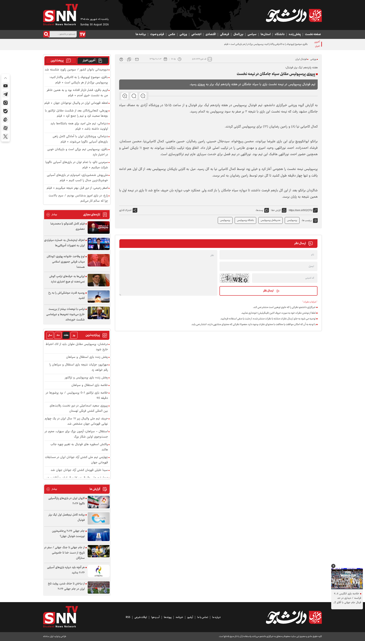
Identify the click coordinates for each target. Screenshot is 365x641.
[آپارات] (5, 128)
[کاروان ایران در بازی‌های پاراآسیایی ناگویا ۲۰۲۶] (99, 502)
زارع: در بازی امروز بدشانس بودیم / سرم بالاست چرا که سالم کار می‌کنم (78, 198)
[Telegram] (5, 94)
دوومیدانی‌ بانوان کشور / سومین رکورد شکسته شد (76, 69)
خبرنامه (179, 617)
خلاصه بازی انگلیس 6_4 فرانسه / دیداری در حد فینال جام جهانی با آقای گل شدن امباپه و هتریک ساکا (347, 598)
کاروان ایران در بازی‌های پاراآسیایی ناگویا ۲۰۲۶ (66, 501)
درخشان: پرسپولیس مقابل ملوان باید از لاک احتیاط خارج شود (77, 347)
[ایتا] (5, 119)
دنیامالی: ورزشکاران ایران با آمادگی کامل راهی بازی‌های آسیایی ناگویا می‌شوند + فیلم (80, 139)
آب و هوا (155, 617)
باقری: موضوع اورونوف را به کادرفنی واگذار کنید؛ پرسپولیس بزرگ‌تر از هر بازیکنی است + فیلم (79, 80)
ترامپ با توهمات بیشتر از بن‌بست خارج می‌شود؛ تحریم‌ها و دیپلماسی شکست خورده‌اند (65, 314)
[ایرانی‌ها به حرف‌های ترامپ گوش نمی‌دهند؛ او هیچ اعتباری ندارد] (99, 280)
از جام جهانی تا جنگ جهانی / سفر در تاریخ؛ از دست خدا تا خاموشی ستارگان (64, 553)
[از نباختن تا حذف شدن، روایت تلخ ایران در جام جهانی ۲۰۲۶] (99, 587)
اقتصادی (211, 34)
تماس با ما (202, 617)
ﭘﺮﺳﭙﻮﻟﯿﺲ (292, 220)
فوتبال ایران (301, 59)
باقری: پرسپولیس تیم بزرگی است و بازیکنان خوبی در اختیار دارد (77, 152)
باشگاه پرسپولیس (245, 220)
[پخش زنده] (82, 34)
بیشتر (51, 215)
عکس (171, 34)
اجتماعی (196, 34)
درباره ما (216, 617)
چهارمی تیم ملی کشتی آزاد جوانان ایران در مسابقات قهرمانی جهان (76, 460)
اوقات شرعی (141, 617)
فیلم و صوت (157, 34)
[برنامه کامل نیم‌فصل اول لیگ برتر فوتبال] (99, 518)
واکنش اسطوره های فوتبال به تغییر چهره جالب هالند (79, 447)
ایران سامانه (48, 636)
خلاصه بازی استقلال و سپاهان (89, 385)
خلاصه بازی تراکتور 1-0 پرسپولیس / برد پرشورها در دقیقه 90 (77, 395)
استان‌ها (266, 34)
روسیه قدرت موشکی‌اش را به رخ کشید (66, 295)
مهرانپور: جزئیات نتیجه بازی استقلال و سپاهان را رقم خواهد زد (78, 367)
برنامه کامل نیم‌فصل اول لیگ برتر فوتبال (67, 517)
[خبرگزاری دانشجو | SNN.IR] (294, 15)
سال (50, 335)
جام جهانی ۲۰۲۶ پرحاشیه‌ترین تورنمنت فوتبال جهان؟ (68, 534)
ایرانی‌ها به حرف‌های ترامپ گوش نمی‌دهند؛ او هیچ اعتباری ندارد (67, 279)
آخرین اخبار (89, 60)
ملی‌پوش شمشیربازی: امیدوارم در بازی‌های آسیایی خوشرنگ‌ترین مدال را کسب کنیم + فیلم (77, 178)
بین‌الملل (238, 34)
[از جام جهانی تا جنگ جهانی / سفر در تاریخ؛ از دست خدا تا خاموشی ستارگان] (99, 551)
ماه (58, 335)
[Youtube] (5, 86)
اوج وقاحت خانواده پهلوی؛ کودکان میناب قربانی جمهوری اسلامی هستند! (66, 262)
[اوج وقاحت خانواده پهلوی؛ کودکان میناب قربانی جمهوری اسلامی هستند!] (99, 260)
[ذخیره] (129, 59)
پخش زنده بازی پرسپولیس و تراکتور (86, 377)
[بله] (5, 111)
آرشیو (190, 617)
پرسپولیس (225, 220)
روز (74, 335)
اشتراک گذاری (125, 210)
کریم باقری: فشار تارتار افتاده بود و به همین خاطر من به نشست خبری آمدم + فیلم (77, 93)
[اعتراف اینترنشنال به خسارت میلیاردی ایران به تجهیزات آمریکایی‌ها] (99, 244)
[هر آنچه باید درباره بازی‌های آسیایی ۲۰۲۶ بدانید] (99, 571)
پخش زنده (295, 34)
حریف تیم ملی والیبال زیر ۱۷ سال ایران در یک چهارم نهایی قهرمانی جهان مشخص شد (76, 421)
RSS (128, 617)
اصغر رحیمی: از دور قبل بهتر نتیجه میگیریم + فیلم (77, 188)
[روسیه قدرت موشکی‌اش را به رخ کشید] (99, 296)
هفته (66, 335)
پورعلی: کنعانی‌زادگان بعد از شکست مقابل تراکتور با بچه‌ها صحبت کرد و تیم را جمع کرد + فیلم (76, 113)
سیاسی (252, 34)
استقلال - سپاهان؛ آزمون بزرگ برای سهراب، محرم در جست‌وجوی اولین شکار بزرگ (76, 434)
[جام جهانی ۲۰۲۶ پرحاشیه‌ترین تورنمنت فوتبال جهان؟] (99, 535)
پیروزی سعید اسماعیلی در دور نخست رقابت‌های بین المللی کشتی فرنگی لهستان (79, 408)
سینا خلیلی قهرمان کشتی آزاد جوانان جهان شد (79, 470)
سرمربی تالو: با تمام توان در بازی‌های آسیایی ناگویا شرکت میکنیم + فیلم (76, 165)
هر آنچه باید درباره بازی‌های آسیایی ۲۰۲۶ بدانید (66, 570)
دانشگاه (280, 34)
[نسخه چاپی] (121, 59)
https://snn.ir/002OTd (300, 210)
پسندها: (259, 210)
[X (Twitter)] (5, 136)
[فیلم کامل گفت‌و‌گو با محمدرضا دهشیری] (99, 227)
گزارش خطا (276, 210)
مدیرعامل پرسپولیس (270, 220)
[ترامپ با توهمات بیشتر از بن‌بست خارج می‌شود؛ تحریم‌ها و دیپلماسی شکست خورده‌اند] (99, 313)
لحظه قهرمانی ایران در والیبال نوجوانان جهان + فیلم (76, 103)
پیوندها (168, 617)
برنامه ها (141, 34)
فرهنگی (224, 34)
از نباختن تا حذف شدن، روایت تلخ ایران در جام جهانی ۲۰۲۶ (66, 586)
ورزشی (183, 34)
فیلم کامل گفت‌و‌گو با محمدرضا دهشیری (67, 226)
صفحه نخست (313, 34)
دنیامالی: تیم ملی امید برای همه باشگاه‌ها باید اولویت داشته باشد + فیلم (79, 126)
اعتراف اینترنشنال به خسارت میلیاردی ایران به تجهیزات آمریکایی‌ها (64, 243)
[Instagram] (5, 102)
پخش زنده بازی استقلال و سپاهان (87, 357)
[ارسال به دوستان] (137, 59)
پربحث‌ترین (57, 60)
